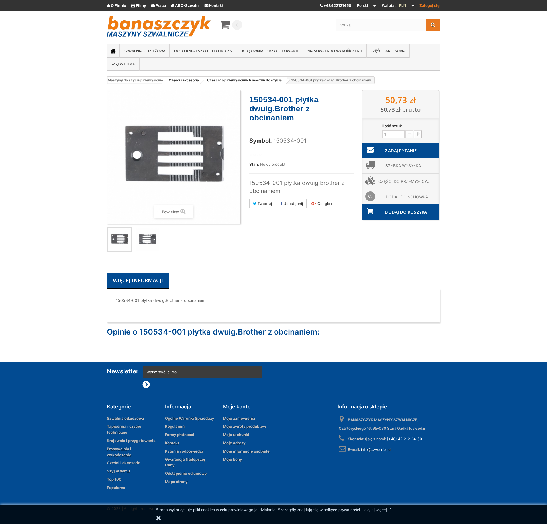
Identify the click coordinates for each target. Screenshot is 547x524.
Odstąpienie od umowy (186, 473)
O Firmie (116, 5)
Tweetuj (264, 203)
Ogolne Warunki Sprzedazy (189, 418)
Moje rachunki (236, 434)
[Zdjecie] (119, 239)
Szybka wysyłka (403, 165)
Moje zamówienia (239, 418)
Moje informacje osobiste (246, 451)
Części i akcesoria (388, 50)
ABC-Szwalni (185, 5)
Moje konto (237, 407)
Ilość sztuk (392, 126)
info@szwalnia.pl (376, 449)
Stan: (254, 164)
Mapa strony (176, 481)
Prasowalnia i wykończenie (335, 50)
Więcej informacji (138, 280)
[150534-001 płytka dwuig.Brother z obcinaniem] (147, 239)
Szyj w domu (123, 63)
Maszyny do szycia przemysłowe (135, 80)
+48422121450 (337, 5)
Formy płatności (179, 434)
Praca (158, 5)
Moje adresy (234, 443)
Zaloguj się (429, 5)
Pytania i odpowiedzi (184, 451)
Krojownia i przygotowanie (270, 50)
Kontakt (214, 5)
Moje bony (232, 459)
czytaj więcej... (377, 509)
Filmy (138, 5)
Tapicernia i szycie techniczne (203, 50)
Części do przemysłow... (405, 181)
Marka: (255, 155)
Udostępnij (292, 203)
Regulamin (175, 426)
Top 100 (114, 479)
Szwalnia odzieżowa (144, 50)
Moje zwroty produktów (244, 426)
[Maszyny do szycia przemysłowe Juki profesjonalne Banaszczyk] (159, 26)
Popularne (116, 487)
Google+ (324, 203)
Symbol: (260, 140)
